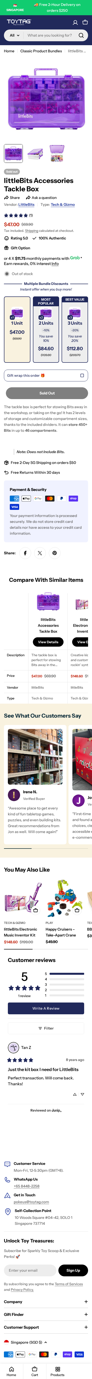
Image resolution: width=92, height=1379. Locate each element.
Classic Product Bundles (41, 51)
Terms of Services (69, 1284)
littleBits (26, 204)
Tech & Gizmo (63, 204)
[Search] (81, 35)
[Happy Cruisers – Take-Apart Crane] (65, 898)
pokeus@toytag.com (31, 1201)
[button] (17, 329)
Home (9, 51)
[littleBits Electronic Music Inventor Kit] (23, 898)
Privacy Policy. (22, 1289)
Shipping (31, 231)
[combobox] (46, 35)
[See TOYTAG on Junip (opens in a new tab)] (57, 1110)
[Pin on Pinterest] (55, 553)
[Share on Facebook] (25, 553)
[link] (18, 215)
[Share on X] (40, 553)
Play (49, 923)
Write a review (45, 1008)
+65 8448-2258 (26, 1186)
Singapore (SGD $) (26, 1342)
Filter (49, 1028)
